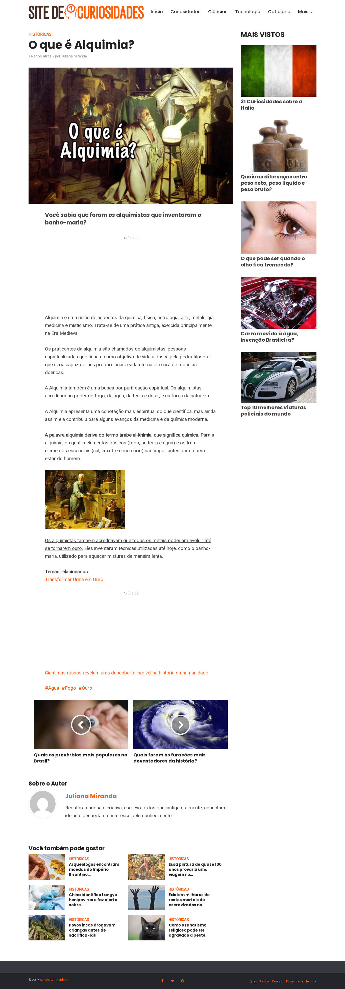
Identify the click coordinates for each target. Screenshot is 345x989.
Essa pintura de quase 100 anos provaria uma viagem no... (195, 869)
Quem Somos (259, 981)
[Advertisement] (131, 276)
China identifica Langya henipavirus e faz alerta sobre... (93, 900)
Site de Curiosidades (55, 980)
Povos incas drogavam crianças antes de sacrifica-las (92, 930)
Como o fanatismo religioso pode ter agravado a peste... (188, 930)
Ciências (218, 11)
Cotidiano (279, 11)
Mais (303, 11)
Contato (278, 981)
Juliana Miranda (74, 56)
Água (53, 688)
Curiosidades (185, 11)
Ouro (87, 688)
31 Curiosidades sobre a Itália (271, 104)
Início (157, 11)
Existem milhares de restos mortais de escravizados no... (189, 900)
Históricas (40, 34)
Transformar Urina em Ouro (74, 579)
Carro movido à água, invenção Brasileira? (269, 336)
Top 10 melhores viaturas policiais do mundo (273, 410)
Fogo (70, 688)
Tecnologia (247, 11)
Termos (311, 981)
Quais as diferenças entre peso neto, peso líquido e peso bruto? (274, 183)
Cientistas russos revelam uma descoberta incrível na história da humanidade (126, 673)
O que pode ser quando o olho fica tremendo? (273, 261)
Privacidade (294, 981)
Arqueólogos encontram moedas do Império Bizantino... (94, 869)
